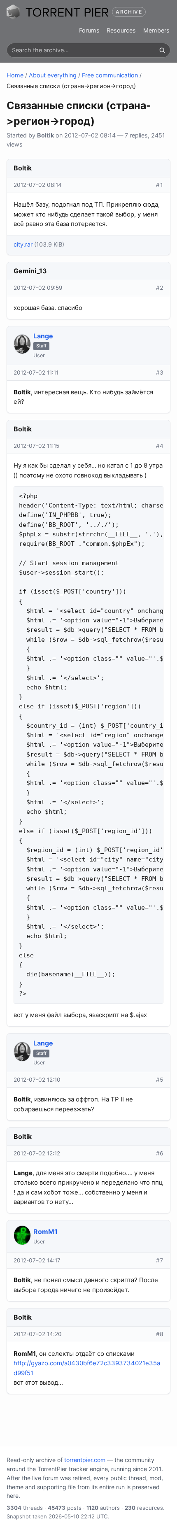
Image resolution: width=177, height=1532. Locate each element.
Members (156, 30)
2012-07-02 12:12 (37, 1153)
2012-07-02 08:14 (38, 185)
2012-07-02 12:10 (37, 1079)
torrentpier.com (84, 1459)
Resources (121, 30)
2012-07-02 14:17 (37, 1260)
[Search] (162, 50)
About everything (53, 75)
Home (15, 75)
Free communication (110, 75)
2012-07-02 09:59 (38, 287)
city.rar (23, 244)
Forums (89, 30)
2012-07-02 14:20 (38, 1334)
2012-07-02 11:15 (36, 445)
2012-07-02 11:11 (36, 372)
